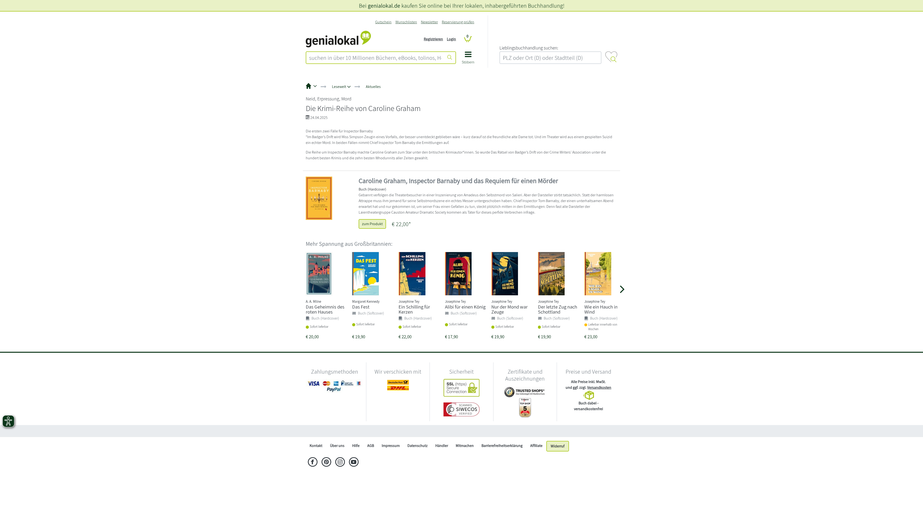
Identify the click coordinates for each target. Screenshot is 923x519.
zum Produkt (372, 223)
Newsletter (429, 22)
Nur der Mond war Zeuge (509, 309)
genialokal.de (384, 5)
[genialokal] (338, 38)
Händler (441, 445)
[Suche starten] (449, 57)
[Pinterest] (326, 462)
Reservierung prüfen (458, 22)
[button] (468, 59)
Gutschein (383, 22)
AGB (370, 445)
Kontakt (316, 445)
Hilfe (356, 445)
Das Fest (360, 306)
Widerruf (558, 446)
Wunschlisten (406, 22)
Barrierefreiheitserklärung (502, 445)
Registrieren (433, 39)
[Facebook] (312, 462)
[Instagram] (340, 462)
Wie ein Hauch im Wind (601, 309)
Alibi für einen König (465, 306)
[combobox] (375, 57)
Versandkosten (599, 387)
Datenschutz (417, 445)
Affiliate (536, 445)
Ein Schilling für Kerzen (414, 309)
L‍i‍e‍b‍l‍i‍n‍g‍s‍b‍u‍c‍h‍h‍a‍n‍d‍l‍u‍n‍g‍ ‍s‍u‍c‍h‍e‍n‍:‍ (528, 48)
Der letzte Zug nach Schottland (557, 309)
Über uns (337, 445)
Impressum (391, 445)
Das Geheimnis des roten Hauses (325, 309)
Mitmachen (465, 445)
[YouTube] (354, 462)
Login (451, 39)
